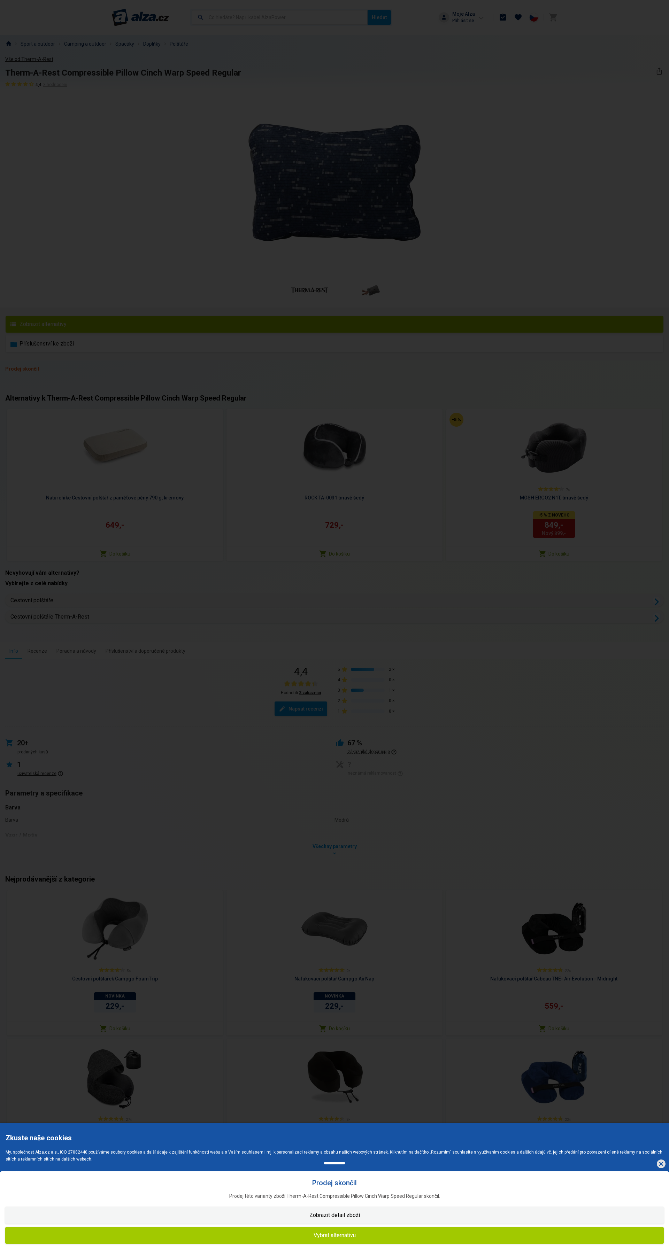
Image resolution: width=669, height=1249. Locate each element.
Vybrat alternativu (335, 1235)
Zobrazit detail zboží (334, 1215)
